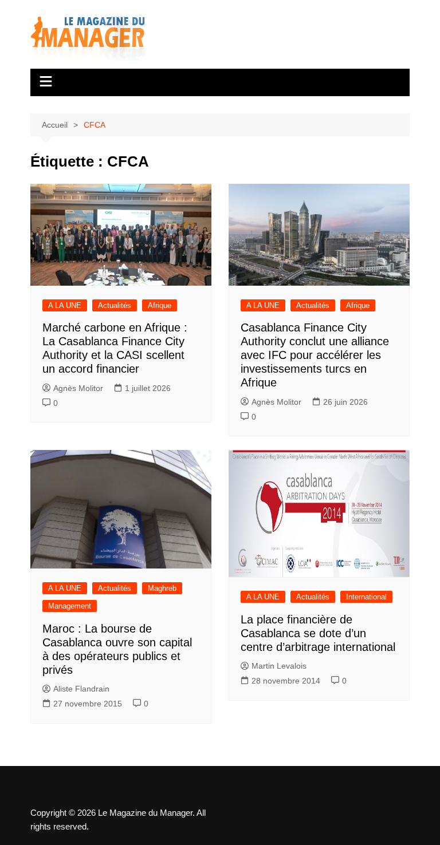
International (366, 597)
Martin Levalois (279, 665)
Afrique (159, 305)
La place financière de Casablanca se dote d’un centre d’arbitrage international (318, 633)
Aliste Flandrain (81, 688)
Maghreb (162, 588)
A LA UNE (64, 305)
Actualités (114, 305)
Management (69, 606)
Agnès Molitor (78, 388)
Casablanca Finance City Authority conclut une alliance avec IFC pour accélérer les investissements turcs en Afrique (315, 355)
